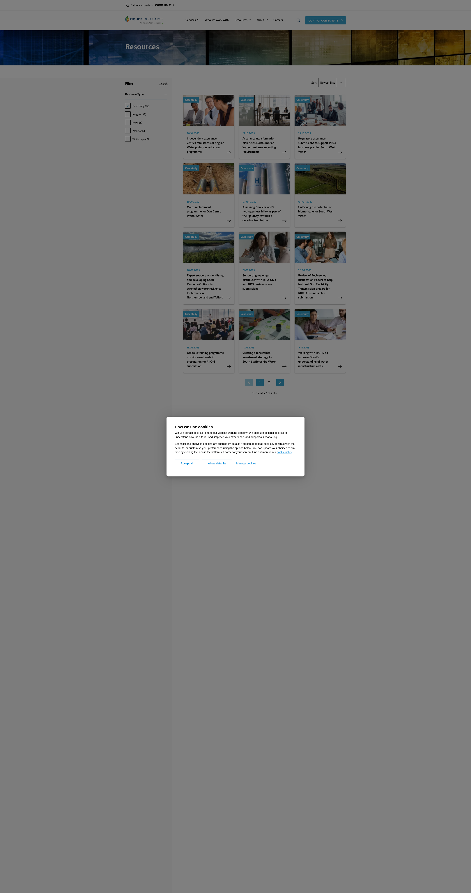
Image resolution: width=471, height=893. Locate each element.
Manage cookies (246, 463)
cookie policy (284, 452)
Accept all (187, 463)
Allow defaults (217, 463)
